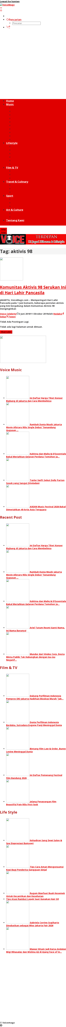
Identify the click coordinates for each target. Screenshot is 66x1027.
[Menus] (1, 7)
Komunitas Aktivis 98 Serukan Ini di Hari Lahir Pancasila (33, 289)
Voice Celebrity (8, 313)
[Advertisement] (33, 64)
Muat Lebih (6, 332)
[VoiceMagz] (7, 4)
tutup (3, 229)
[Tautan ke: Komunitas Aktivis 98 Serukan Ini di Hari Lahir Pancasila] (11, 279)
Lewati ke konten (9, 1)
